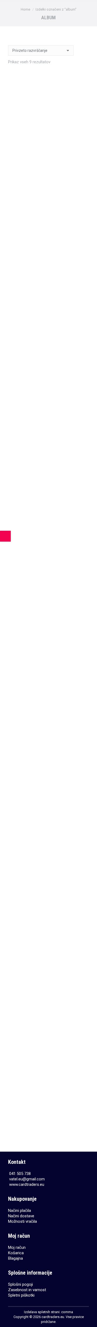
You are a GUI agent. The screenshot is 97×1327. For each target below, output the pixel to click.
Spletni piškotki (21, 1295)
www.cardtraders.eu (26, 1184)
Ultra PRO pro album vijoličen (48, 991)
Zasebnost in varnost (27, 1289)
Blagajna (15, 1258)
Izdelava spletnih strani (42, 1312)
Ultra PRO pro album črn (48, 162)
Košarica (16, 1252)
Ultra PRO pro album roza (49, 517)
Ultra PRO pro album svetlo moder (49, 873)
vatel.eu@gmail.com (27, 1179)
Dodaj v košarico (48, 417)
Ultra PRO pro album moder (48, 280)
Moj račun (17, 1247)
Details (48, 180)
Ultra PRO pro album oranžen (48, 399)
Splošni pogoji (20, 1284)
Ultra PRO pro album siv (48, 754)
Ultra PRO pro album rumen (48, 636)
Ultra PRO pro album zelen (48, 1110)
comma (67, 1312)
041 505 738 (20, 1173)
